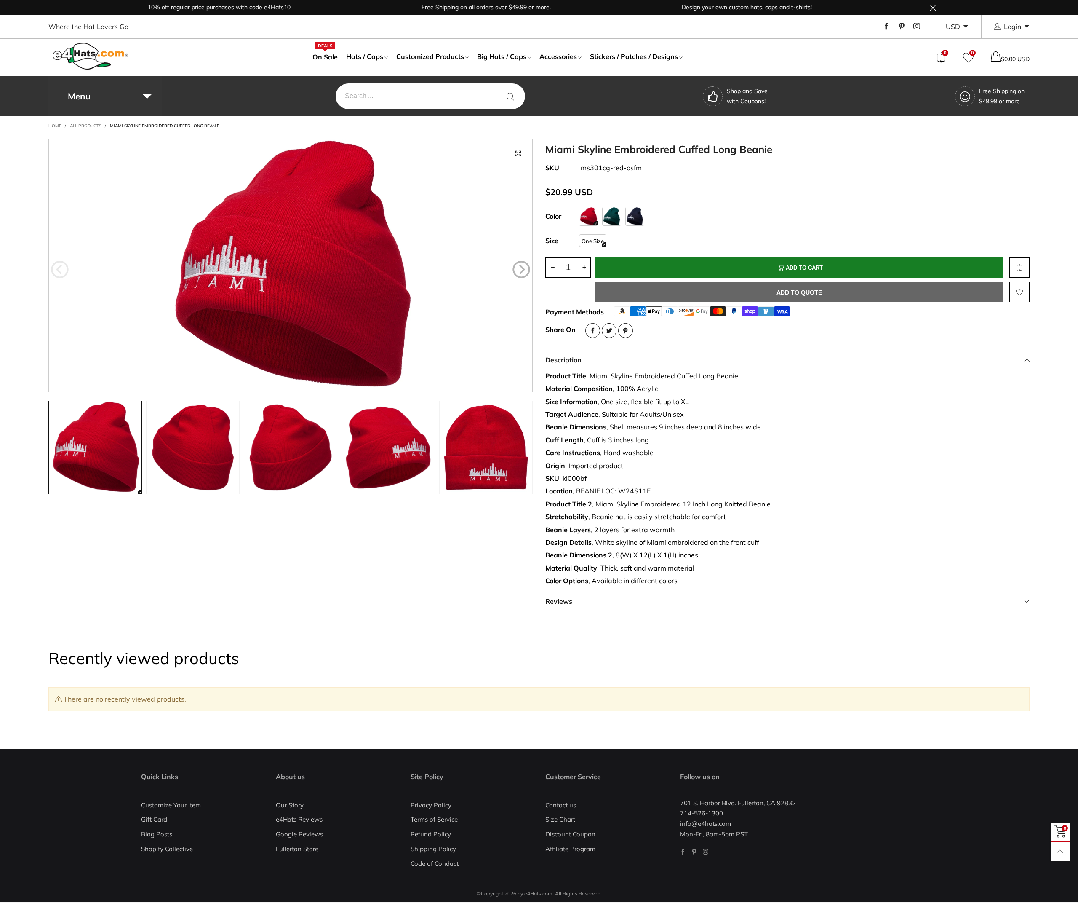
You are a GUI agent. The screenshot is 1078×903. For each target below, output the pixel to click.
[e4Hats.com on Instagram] (705, 852)
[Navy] (634, 216)
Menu (79, 96)
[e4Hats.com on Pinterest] (694, 852)
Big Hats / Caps (501, 56)
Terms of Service (434, 819)
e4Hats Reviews (299, 819)
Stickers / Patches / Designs (634, 56)
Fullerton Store (297, 849)
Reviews (558, 601)
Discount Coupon (570, 834)
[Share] (592, 330)
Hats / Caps (364, 56)
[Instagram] (916, 26)
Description (563, 360)
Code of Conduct (435, 864)
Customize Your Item (171, 805)
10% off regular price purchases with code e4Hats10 (191, 7)
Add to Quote (799, 292)
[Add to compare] (1019, 267)
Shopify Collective (167, 849)
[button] (60, 269)
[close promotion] (932, 7)
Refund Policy (431, 834)
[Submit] (510, 96)
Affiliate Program (570, 849)
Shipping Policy (433, 849)
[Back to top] (1060, 851)
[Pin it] (625, 330)
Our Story (290, 805)
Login (1012, 26)
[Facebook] (886, 26)
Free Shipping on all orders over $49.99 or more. (458, 7)
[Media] (518, 153)
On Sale (325, 56)
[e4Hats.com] (90, 56)
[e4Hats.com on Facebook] (683, 852)
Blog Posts (156, 834)
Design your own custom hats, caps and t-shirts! (719, 7)
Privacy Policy (431, 805)
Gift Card (154, 819)
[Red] (588, 216)
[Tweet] (609, 330)
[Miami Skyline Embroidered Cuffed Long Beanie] (290, 265)
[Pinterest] (901, 26)
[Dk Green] (611, 216)
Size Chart (560, 819)
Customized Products (430, 56)
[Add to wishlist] (1019, 292)
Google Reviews (299, 834)
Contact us (560, 805)
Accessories (558, 56)
